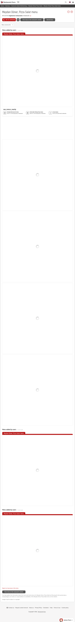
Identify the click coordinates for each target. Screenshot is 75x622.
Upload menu (50, 19)
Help (51, 607)
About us (31, 607)
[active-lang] (69, 2)
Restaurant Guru (42, 611)
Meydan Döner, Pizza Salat (16, 12)
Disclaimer (46, 607)
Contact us (11, 607)
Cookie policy (65, 607)
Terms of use (57, 607)
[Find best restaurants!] (8, 2)
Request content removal (21, 607)
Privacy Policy (38, 607)
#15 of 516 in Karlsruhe (15, 15)
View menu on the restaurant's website (31, 19)
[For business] (18, 2)
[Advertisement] (37, 127)
